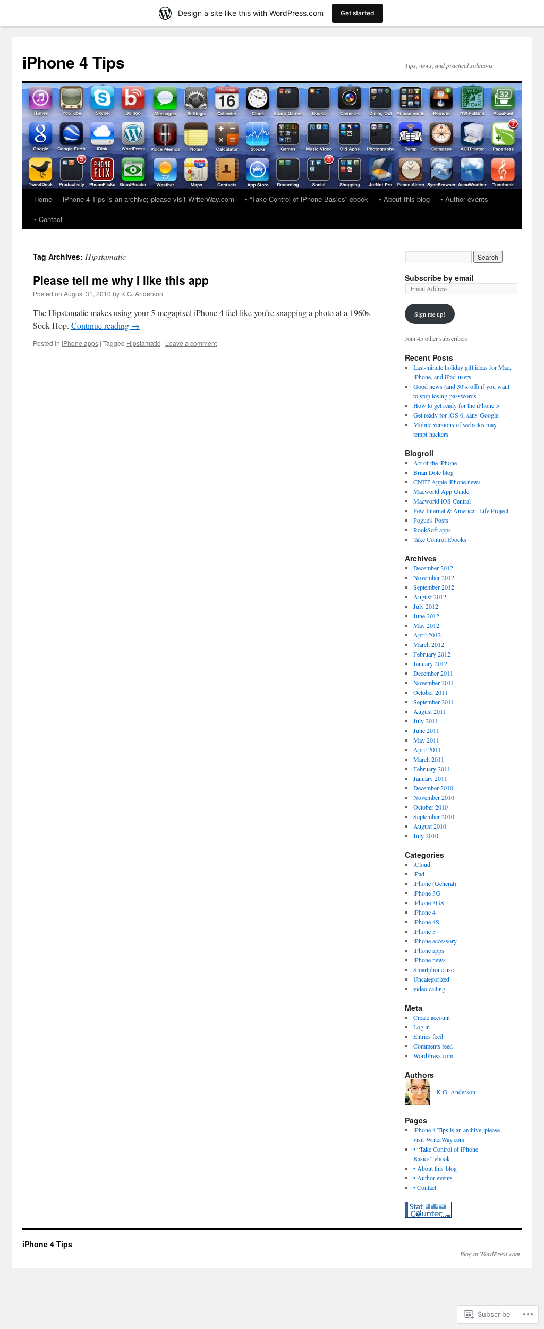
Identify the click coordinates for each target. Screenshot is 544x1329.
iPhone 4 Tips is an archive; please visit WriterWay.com (148, 199)
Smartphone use (433, 969)
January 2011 (430, 778)
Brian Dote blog (433, 472)
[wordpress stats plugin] (428, 1215)
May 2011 (426, 740)
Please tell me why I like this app (121, 280)
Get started (358, 13)
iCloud (421, 864)
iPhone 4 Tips (73, 61)
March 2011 (428, 759)
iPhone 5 (424, 931)
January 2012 (430, 663)
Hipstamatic (143, 342)
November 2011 (433, 682)
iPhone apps (80, 342)
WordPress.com (433, 1055)
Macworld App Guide (441, 491)
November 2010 (433, 797)
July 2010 (425, 835)
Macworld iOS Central (442, 501)
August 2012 (429, 596)
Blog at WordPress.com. (491, 1253)
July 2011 (425, 721)
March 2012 (428, 644)
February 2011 (431, 768)
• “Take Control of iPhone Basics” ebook (306, 199)
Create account (431, 1017)
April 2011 (427, 749)
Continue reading (105, 325)
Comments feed (433, 1046)
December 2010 (433, 787)
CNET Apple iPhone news (447, 482)
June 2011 (426, 730)
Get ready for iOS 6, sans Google (455, 415)
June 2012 (426, 615)
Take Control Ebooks (439, 539)
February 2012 (431, 654)
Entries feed (428, 1036)
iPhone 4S (426, 921)
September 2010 (433, 816)
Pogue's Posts (430, 520)
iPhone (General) (434, 883)
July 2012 (425, 606)
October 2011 (430, 692)
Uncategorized (431, 979)
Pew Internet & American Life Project (460, 510)
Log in (421, 1027)
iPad (418, 874)
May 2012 (426, 625)
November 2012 (433, 577)
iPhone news (429, 960)
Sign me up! (429, 314)
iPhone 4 (424, 912)
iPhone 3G (426, 893)
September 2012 (433, 587)
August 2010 (429, 826)
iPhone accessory (435, 940)
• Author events (464, 199)
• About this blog (404, 199)
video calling (429, 988)
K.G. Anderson (142, 293)
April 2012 (427, 635)
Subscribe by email (439, 277)
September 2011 (433, 701)
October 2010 (430, 807)
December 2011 (433, 673)
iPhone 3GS (428, 902)
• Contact (48, 219)
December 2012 (433, 568)
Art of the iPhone (435, 462)
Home (43, 199)
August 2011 (429, 711)
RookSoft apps (432, 529)
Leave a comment (191, 342)
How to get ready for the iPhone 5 (456, 405)
